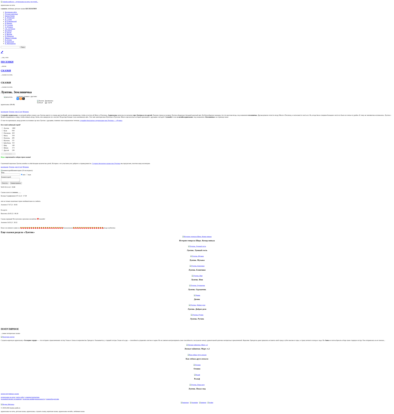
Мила (6, 135)
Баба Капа (7, 143)
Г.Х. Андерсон (10, 29)
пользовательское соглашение (11, 399)
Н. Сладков (9, 25)
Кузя (5, 131)
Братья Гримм (10, 16)
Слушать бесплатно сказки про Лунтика (106, 163)
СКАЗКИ (6, 70)
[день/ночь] (8, 97)
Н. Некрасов (9, 36)
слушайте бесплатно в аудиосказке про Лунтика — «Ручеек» (101, 120)
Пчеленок (7, 133)
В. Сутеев (8, 19)
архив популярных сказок (10, 394)
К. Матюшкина (10, 43)
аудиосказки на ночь (8, 397)
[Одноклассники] (20, 98)
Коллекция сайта (11, 12)
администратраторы (32, 397)
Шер (5, 145)
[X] (23, 98)
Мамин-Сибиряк (11, 38)
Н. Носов (8, 32)
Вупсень (7, 140)
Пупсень (7, 138)
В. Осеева (8, 40)
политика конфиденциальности (34, 399)
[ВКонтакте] (18, 98)
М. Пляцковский (11, 21)
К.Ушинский (9, 42)
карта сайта (20, 397)
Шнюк (6, 148)
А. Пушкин (9, 27)
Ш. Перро (8, 30)
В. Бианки (8, 23)
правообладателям (52, 399)
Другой (6, 150)
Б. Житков (8, 34)
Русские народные (11, 14)
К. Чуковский (9, 18)
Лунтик (6, 128)
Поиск (23, 47)
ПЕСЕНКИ (7, 61)
